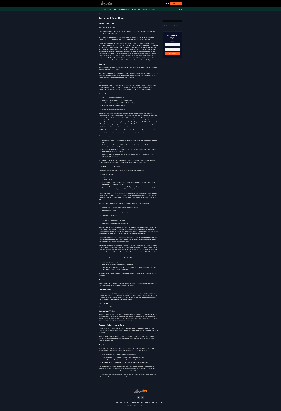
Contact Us (127, 402)
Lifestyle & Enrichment (149, 9)
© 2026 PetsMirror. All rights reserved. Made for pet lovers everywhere (140, 405)
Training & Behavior (124, 9)
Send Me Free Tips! (176, 3)
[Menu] (100, 9)
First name (172, 41)
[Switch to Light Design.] (181, 9)
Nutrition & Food (135, 9)
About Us (119, 402)
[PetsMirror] (106, 3)
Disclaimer (135, 402)
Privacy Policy (160, 402)
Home (104, 9)
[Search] (179, 9)
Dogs (110, 9)
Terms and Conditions (147, 402)
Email (172, 47)
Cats (115, 9)
